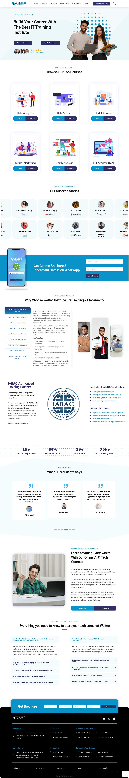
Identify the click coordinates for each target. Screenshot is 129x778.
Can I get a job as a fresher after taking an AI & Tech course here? (90, 668)
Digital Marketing (83, 737)
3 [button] (62, 529)
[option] (29, 499)
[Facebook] (114, 718)
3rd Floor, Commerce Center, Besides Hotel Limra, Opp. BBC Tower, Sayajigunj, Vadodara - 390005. (30, 735)
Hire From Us (61, 768)
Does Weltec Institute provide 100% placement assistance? (88, 639)
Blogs (79, 768)
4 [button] (65, 529)
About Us (17, 768)
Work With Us (40, 768)
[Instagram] (109, 718)
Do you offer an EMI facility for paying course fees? (90, 681)
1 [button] (55, 529)
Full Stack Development (105, 737)
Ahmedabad (31, 118)
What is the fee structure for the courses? (87, 675)
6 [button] (73, 529)
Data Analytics (103, 732)
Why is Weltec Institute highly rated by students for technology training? (31, 663)
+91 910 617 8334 (58, 752)
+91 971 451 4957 (58, 732)
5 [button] (69, 529)
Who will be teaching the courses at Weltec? (29, 676)
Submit (109, 706)
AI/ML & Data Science (85, 732)
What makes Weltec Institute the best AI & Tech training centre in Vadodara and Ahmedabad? (33, 639)
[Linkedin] (103, 718)
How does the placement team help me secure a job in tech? (91, 661)
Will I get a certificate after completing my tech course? (33, 682)
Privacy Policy (103, 768)
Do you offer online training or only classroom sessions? (33, 670)
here (26, 423)
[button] (101, 3)
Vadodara (19, 118)
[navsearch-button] (115, 3)
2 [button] (58, 529)
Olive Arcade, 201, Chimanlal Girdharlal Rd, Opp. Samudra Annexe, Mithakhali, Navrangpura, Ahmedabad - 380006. (30, 755)
